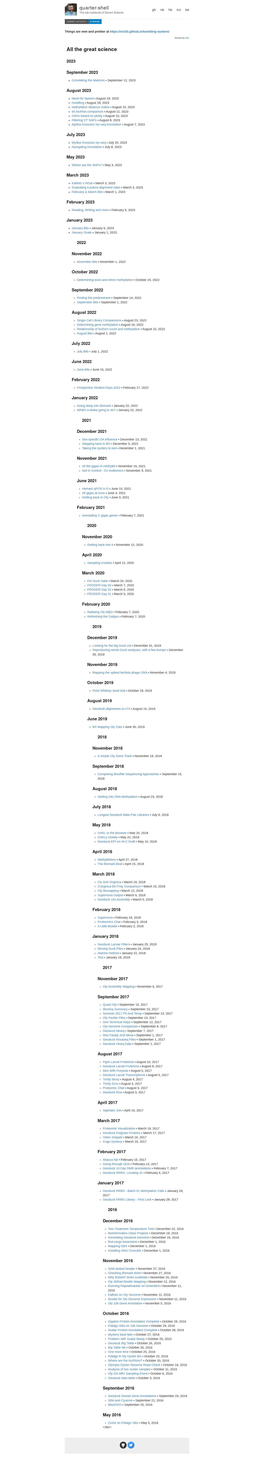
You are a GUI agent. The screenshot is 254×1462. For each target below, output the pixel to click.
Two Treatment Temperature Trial (131, 1229)
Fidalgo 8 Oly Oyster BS (124, 1356)
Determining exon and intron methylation (105, 280)
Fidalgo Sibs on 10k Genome (128, 1325)
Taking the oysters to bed (99, 448)
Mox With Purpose (115, 1070)
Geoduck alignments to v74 (111, 708)
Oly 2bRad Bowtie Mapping (127, 1281)
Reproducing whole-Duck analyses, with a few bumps (129, 650)
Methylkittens (107, 859)
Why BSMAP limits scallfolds (128, 1277)
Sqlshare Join (112, 1110)
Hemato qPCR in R (95, 488)
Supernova (105, 917)
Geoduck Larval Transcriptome (124, 1075)
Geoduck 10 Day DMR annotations (127, 1168)
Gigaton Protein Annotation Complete (133, 1321)
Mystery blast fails (120, 1334)
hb (170, 9)
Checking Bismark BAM (124, 1273)
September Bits (87, 302)
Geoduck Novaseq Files (119, 1039)
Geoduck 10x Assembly (114, 899)
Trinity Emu (110, 1083)
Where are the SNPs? (87, 165)
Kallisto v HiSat (82, 183)
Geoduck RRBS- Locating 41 (123, 1173)
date (187, 38)
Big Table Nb (117, 1347)
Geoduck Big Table (121, 1343)
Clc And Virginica (109, 882)
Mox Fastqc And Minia (118, 1035)
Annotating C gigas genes (100, 515)
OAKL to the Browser (112, 833)
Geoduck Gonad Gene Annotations (132, 1396)
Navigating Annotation (87, 147)
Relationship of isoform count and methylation (108, 329)
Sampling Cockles (99, 563)
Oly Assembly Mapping (118, 986)
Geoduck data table (121, 1378)
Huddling (78, 103)
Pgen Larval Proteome (118, 1062)
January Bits (80, 228)
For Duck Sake (97, 581)
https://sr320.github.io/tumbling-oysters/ (139, 31)
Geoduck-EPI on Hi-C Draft (116, 841)
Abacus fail (110, 1159)
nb (162, 9)
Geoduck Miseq (113, 1031)
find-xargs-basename (122, 1242)
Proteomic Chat (113, 1088)
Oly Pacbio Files (114, 1018)
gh (154, 9)
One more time (118, 1352)
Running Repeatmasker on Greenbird (134, 1286)
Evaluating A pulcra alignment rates (96, 187)
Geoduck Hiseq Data (117, 1044)
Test (100, 957)
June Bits (83, 369)
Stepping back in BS (96, 443)
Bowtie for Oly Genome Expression (132, 1299)
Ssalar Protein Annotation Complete (132, 1330)
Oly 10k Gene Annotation (125, 1303)
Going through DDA (116, 1164)
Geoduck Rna (112, 1092)
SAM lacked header (121, 1268)
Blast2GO (114, 1404)
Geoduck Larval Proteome (121, 1066)
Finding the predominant (93, 298)
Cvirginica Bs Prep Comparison (119, 886)
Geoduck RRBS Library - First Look (127, 1199)
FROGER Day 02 (99, 589)
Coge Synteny (112, 1141)
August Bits (85, 333)
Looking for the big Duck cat (111, 645)
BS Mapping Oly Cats (107, 727)
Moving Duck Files (110, 948)
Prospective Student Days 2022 (98, 387)
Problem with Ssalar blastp (126, 1339)
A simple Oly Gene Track (115, 756)
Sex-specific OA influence (99, 439)
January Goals (82, 232)
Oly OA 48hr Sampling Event (128, 1373)
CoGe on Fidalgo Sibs (123, 1423)
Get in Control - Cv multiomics (102, 470)
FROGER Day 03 (99, 585)
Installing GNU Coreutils (124, 1250)
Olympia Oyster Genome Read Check (134, 1365)
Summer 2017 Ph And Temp (122, 1013)
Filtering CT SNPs (84, 120)
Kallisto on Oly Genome (124, 1294)
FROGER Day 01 (99, 594)
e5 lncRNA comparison (87, 111)
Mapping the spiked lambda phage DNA (119, 672)
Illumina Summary (115, 1009)
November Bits (87, 261)
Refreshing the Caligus (103, 616)
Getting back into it (100, 544)
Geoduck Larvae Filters (114, 944)
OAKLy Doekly (108, 837)
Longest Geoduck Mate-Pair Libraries (123, 815)
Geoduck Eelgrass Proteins (121, 1133)
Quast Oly (110, 1004)
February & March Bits (87, 192)
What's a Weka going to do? (96, 410)
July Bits (82, 351)
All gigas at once (93, 493)
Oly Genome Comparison (120, 1026)
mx (179, 9)
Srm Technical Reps (116, 1022)
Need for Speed (82, 98)
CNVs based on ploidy (87, 116)
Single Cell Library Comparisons (99, 320)
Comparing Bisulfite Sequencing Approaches (128, 774)
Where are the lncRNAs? (125, 1360)
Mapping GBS (117, 1246)
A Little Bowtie (107, 926)
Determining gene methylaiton (97, 324)
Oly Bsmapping (108, 890)
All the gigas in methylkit (98, 466)
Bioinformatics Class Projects (128, 1233)
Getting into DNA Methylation (118, 796)
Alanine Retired (108, 953)
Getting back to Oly (95, 497)
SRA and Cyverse (120, 1400)
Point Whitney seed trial (108, 690)
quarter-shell (94, 7)
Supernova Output (110, 895)
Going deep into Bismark (94, 405)
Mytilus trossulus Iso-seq (89, 142)
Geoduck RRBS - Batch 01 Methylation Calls (133, 1191)
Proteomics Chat (109, 922)
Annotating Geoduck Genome (128, 1237)
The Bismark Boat (110, 864)
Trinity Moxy (111, 1079)
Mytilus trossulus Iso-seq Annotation (96, 124)
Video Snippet (112, 1137)
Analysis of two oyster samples (129, 1369)
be (187, 9)
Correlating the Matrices (88, 80)
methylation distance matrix (90, 107)
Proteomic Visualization (119, 1128)
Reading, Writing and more (90, 210)
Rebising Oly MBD (100, 612)
